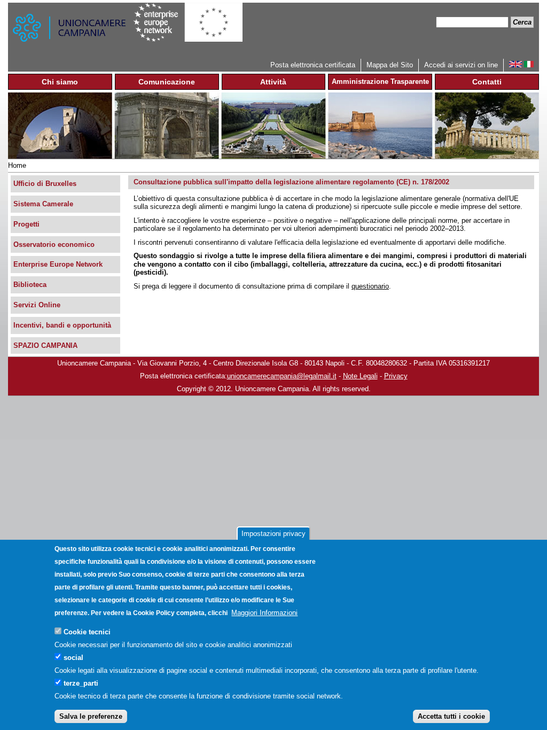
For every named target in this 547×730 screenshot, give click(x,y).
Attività (273, 81)
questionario (370, 286)
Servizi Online (36, 305)
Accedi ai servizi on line (461, 65)
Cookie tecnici (87, 632)
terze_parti (81, 683)
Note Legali (360, 376)
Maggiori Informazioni (264, 613)
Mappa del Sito (389, 65)
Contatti (487, 81)
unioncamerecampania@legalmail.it (282, 376)
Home (17, 165)
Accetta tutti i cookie (451, 716)
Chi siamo (60, 81)
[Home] (70, 31)
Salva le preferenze (90, 716)
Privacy (396, 376)
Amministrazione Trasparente (380, 81)
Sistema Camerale (43, 204)
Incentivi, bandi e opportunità (62, 325)
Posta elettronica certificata (312, 65)
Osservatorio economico (54, 244)
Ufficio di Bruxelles (44, 184)
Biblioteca (29, 285)
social (73, 658)
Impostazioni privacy (273, 534)
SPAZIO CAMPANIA (45, 345)
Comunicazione (166, 81)
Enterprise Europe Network (58, 264)
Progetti (26, 224)
